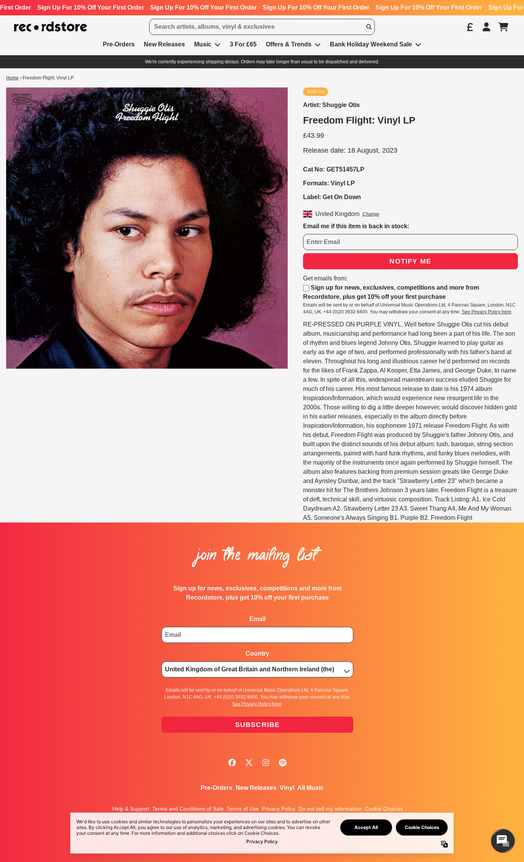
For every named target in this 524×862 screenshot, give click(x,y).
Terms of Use (243, 809)
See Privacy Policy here (486, 312)
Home (12, 78)
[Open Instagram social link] (265, 762)
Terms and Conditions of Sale (188, 809)
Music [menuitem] (202, 44)
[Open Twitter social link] (249, 762)
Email (257, 619)
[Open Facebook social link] (232, 762)
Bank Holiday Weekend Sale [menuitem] (371, 44)
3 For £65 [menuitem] (243, 44)
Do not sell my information (330, 809)
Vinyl (287, 788)
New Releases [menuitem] (164, 44)
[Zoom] (147, 228)
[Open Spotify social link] (282, 762)
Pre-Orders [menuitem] (119, 44)
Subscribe (257, 724)
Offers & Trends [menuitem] (288, 44)
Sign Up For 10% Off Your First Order (90, 7)
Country (257, 653)
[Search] (369, 27)
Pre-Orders (216, 788)
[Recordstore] (50, 27)
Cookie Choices (384, 809)
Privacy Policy (278, 809)
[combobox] (261, 27)
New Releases (256, 788)
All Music (310, 788)
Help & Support (130, 809)
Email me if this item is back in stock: (356, 226)
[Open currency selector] (469, 26)
